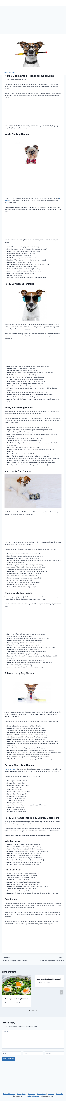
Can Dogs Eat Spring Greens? (16, 999)
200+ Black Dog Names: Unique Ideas (51, 959)
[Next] (61, 992)
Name (5, 1053)
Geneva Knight (10, 79)
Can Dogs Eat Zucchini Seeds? (49, 979)
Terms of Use (41, 1094)
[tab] (29, 1010)
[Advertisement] (33, 21)
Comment (6, 1031)
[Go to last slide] (4, 992)
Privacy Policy (21, 1094)
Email (26, 1053)
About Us (51, 1094)
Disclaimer (31, 1094)
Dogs (13, 72)
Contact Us (59, 1094)
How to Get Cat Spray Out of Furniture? (14, 959)
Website (48, 1053)
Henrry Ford (9, 1002)
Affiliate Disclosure (9, 1094)
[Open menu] (62, 3)
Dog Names (8, 72)
